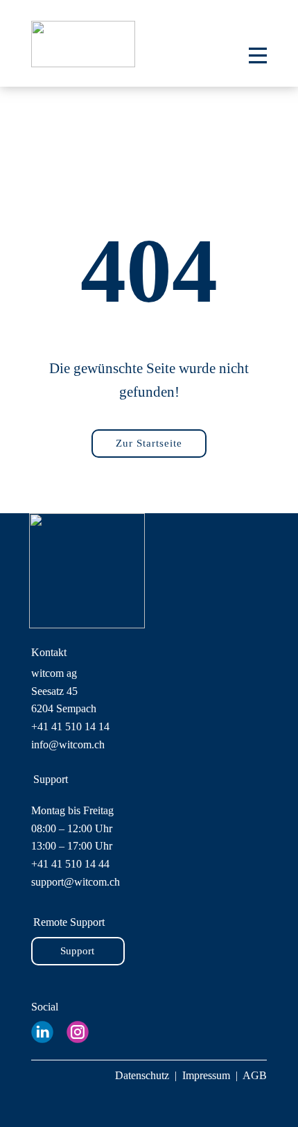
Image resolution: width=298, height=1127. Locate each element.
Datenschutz (142, 1075)
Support (77, 950)
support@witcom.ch (75, 882)
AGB (255, 1075)
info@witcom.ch (68, 744)
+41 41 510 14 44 (70, 864)
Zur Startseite (149, 443)
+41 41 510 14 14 (70, 726)
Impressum (206, 1075)
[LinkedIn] (42, 1032)
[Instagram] (78, 1032)
